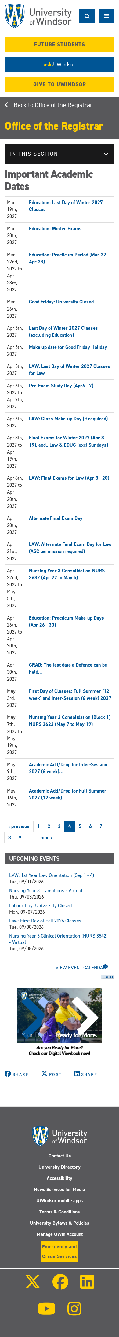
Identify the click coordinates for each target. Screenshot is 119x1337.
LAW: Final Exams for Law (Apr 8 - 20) (69, 478)
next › (46, 837)
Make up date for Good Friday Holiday (68, 347)
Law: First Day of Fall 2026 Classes (45, 921)
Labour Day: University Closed (40, 905)
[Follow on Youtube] (46, 1313)
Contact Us (60, 1156)
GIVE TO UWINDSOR (59, 84)
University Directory (59, 1167)
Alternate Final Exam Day (55, 518)
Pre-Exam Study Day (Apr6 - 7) (61, 385)
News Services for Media (59, 1189)
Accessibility (59, 1178)
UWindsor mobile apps (59, 1200)
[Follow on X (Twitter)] (32, 1286)
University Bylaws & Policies (59, 1223)
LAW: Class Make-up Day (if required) (68, 418)
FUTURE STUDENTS (59, 44)
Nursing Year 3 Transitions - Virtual (45, 890)
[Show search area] (87, 16)
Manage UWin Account (60, 1234)
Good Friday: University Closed (61, 302)
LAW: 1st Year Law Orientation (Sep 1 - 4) (51, 875)
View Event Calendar (81, 968)
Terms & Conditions (59, 1212)
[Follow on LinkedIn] (87, 1286)
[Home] (38, 16)
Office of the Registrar (63, 105)
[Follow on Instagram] (74, 1313)
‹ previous (19, 826)
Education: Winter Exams (55, 228)
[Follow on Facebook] (60, 1286)
